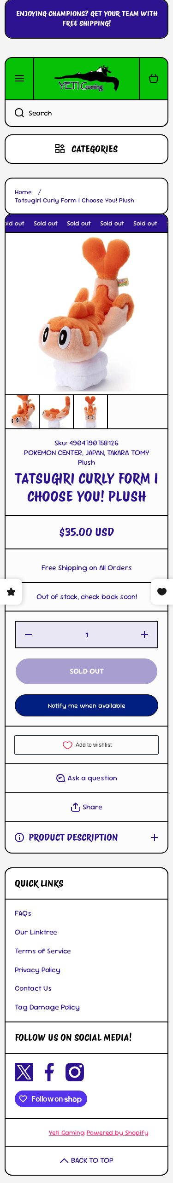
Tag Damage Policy (47, 1007)
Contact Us (33, 988)
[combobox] (86, 113)
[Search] (14, 113)
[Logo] (86, 78)
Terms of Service (43, 951)
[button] (153, 78)
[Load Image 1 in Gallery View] (22, 411)
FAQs (23, 913)
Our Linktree (36, 932)
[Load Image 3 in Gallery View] (90, 411)
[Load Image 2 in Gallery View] (56, 411)
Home (23, 192)
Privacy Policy (37, 970)
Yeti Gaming (67, 1132)
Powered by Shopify (118, 1132)
